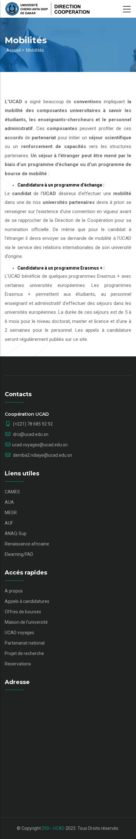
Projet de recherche (24, 653)
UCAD (59, 828)
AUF (9, 523)
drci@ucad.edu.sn (30, 434)
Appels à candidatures (27, 601)
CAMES (12, 491)
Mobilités (35, 50)
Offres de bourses (23, 611)
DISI (45, 828)
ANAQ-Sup (16, 533)
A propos (14, 590)
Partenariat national (25, 643)
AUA (9, 502)
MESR (11, 512)
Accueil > (15, 50)
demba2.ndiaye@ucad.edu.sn (42, 455)
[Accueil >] (47, 8)
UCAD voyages (19, 632)
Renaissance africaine (27, 543)
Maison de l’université (26, 622)
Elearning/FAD (19, 554)
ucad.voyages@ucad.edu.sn (40, 444)
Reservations (18, 663)
